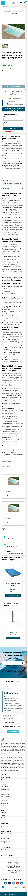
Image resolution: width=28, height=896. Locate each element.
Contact (3, 815)
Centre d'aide (4, 829)
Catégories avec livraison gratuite (8, 833)
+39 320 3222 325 (14, 868)
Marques (3, 810)
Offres (2, 805)
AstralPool (5, 180)
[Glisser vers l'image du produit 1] (5, 46)
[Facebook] (5, 883)
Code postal (6, 122)
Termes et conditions (5, 852)
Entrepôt (3, 817)
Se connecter (4, 779)
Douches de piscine (7, 183)
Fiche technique (6, 466)
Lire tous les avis (13, 731)
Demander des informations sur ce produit (13, 109)
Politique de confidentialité (7, 792)
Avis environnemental (6, 831)
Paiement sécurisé (5, 845)
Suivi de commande (5, 777)
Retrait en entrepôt (5, 838)
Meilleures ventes (5, 803)
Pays (4, 116)
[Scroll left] (3, 579)
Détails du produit (7, 461)
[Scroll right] (23, 579)
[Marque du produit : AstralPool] (4, 61)
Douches (12, 180)
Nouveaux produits (5, 807)
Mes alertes (3, 784)
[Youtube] (17, 883)
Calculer (13, 128)
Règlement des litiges (6, 796)
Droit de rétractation (5, 794)
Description (5, 188)
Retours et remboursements (7, 849)
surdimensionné (17, 183)
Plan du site (3, 820)
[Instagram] (9, 883)
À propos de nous (5, 826)
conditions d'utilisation (19, 665)
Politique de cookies (5, 789)
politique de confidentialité (15, 667)
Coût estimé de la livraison (7, 836)
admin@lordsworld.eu (15, 870)
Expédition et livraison (6, 847)
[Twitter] (13, 883)
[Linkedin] (21, 883)
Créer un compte (5, 782)
